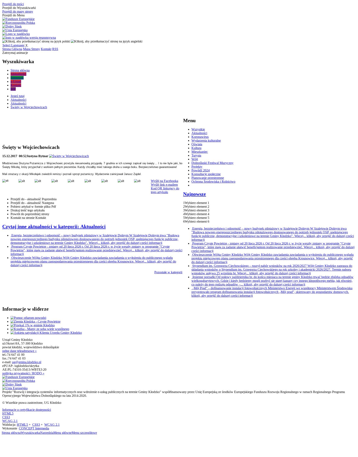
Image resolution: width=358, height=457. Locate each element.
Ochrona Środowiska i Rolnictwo (213, 181)
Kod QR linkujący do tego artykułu (165, 190)
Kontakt (46, 49)
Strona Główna (12, 49)
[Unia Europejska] (15, 30)
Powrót (30, 214)
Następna (32, 203)
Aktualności (199, 133)
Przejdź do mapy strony (17, 11)
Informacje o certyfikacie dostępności (26, 409)
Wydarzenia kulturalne (206, 140)
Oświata (196, 144)
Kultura (196, 148)
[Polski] (36, 41)
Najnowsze (194, 194)
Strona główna (11, 432)
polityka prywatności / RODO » (23, 373)
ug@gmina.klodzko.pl (26, 362)
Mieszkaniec (199, 151)
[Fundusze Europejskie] (18, 19)
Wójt (194, 159)
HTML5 (7, 413)
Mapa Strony (31, 49)
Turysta (196, 155)
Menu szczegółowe (84, 432)
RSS (55, 49)
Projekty (196, 166)
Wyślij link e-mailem (164, 184)
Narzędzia (46, 432)
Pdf (33, 206)
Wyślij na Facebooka (164, 181)
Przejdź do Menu (13, 15)
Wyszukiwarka (30, 432)
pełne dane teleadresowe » (19, 351)
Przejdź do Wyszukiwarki (19, 8)
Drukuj (28, 210)
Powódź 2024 (200, 170)
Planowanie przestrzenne (207, 178)
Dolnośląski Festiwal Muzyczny (212, 163)
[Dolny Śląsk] (12, 26)
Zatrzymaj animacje (15, 52)
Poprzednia (34, 199)
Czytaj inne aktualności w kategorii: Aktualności (54, 226)
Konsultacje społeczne (206, 174)
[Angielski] (106, 41)
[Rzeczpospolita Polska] (18, 23)
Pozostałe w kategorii (168, 272)
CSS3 (6, 417)
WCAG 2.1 (10, 421)
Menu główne (62, 432)
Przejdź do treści (13, 4)
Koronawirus (200, 137)
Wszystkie (198, 129)
